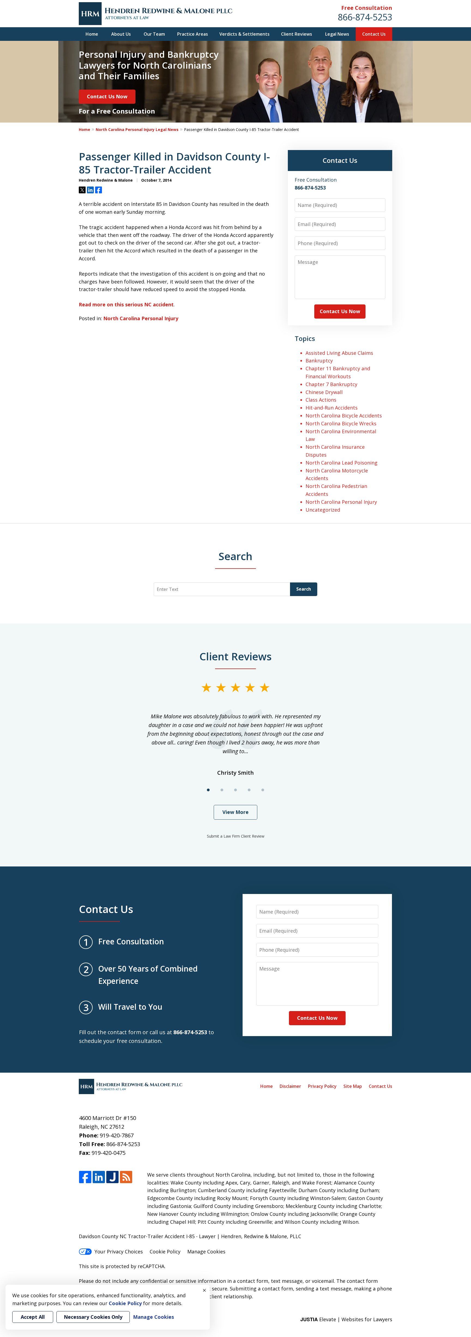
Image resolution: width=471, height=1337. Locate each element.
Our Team (154, 34)
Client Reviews (296, 34)
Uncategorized (323, 509)
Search (303, 589)
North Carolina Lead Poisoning (342, 462)
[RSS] (126, 1177)
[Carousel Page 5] (263, 790)
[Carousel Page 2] (222, 790)
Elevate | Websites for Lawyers (346, 1319)
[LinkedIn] (99, 1177)
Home (92, 34)
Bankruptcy (319, 360)
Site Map (352, 1086)
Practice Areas (192, 34)
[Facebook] (85, 1177)
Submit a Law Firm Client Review (235, 836)
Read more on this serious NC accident (126, 304)
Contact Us (374, 34)
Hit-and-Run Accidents (332, 407)
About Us (121, 34)
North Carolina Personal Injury (140, 318)
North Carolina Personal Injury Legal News (137, 129)
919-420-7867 (117, 1135)
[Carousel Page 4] (249, 790)
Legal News (337, 34)
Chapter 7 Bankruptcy (331, 384)
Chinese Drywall (324, 392)
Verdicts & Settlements (244, 34)
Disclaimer (290, 1086)
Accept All (33, 1317)
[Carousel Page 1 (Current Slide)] (208, 790)
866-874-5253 (365, 17)
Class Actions (321, 399)
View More (235, 812)
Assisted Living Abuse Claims (339, 353)
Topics (305, 338)
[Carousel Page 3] (235, 790)
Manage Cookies (206, 1251)
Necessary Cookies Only (93, 1317)
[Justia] (112, 1177)
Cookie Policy (165, 1251)
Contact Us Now (107, 96)
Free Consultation (366, 7)
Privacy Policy (322, 1086)
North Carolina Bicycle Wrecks (341, 423)
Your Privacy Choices (119, 1251)
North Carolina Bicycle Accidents (344, 415)
